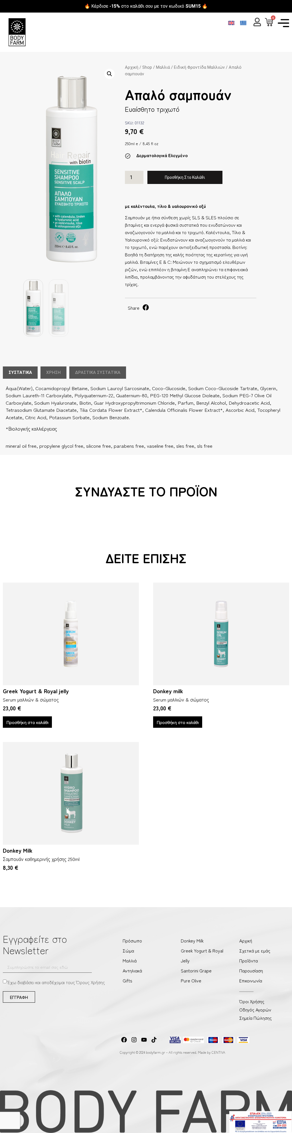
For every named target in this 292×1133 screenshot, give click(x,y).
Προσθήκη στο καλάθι (185, 177)
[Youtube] (144, 1039)
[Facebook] (124, 1039)
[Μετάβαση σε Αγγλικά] (231, 23)
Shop (147, 67)
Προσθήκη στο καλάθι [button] (27, 722)
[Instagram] (134, 1039)
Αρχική (131, 67)
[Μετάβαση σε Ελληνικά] (243, 23)
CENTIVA (218, 1052)
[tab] (20, 372)
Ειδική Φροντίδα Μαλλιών (199, 67)
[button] (109, 74)
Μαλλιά (163, 67)
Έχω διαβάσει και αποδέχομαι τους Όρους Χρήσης (56, 982)
